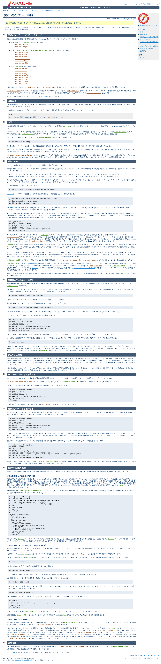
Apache (5, 10)
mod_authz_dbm (21, 71)
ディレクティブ (137, 4)
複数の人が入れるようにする (149, 37)
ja (128, 19)
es (121, 19)
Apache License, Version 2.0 (20, 660)
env (22, 554)
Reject (36, 557)
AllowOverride (120, 132)
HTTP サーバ (14, 10)
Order (63, 622)
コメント (143, 57)
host (26, 554)
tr (135, 19)
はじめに (143, 29)
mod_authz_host (21, 79)
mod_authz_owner (21, 81)
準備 (141, 32)
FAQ (144, 4)
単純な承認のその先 (146, 48)
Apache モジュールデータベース (84, 268)
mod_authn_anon (21, 52)
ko (131, 19)
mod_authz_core (49, 87)
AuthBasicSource (68, 382)
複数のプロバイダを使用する (149, 46)
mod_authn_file (21, 61)
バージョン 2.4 (41, 10)
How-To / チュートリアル (55, 10)
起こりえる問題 (145, 39)
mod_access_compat (94, 93)
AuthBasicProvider (30, 50)
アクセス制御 (42, 96)
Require (18, 67)
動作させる (143, 34)
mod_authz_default (22, 75)
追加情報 (143, 51)
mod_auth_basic (21, 45)
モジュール (126, 4)
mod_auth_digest (21, 47)
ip (30, 554)
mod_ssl (51, 117)
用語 (148, 4)
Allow (68, 622)
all (19, 554)
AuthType (25, 42)
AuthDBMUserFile (118, 266)
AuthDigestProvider (47, 50)
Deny (73, 622)
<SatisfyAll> (38, 461)
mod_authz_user (21, 83)
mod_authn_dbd (21, 55)
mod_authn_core (34, 87)
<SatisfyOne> (51, 461)
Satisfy (79, 622)
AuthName (10, 245)
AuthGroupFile (12, 286)
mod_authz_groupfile (23, 77)
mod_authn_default (22, 59)
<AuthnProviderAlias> (119, 647)
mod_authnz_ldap (21, 63)
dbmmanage (35, 268)
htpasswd (39, 180)
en (118, 19)
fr (125, 19)
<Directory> (67, 126)
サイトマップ (155, 4)
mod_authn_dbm (21, 57)
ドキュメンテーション (27, 10)
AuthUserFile (12, 264)
